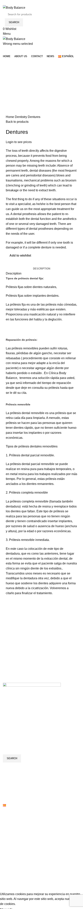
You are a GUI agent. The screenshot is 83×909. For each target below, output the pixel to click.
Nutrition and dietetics (18, 860)
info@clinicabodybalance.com (33, 728)
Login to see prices (19, 142)
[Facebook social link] (5, 2)
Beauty (8, 817)
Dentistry (21, 117)
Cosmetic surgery (15, 832)
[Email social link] (14, 2)
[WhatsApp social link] (18, 2)
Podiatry (8, 875)
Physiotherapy (13, 868)
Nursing (8, 853)
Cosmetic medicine (16, 824)
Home (10, 117)
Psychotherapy (13, 882)
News (7, 798)
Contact (8, 790)
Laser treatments (14, 846)
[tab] (41, 268)
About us (9, 783)
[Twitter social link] (9, 2)
